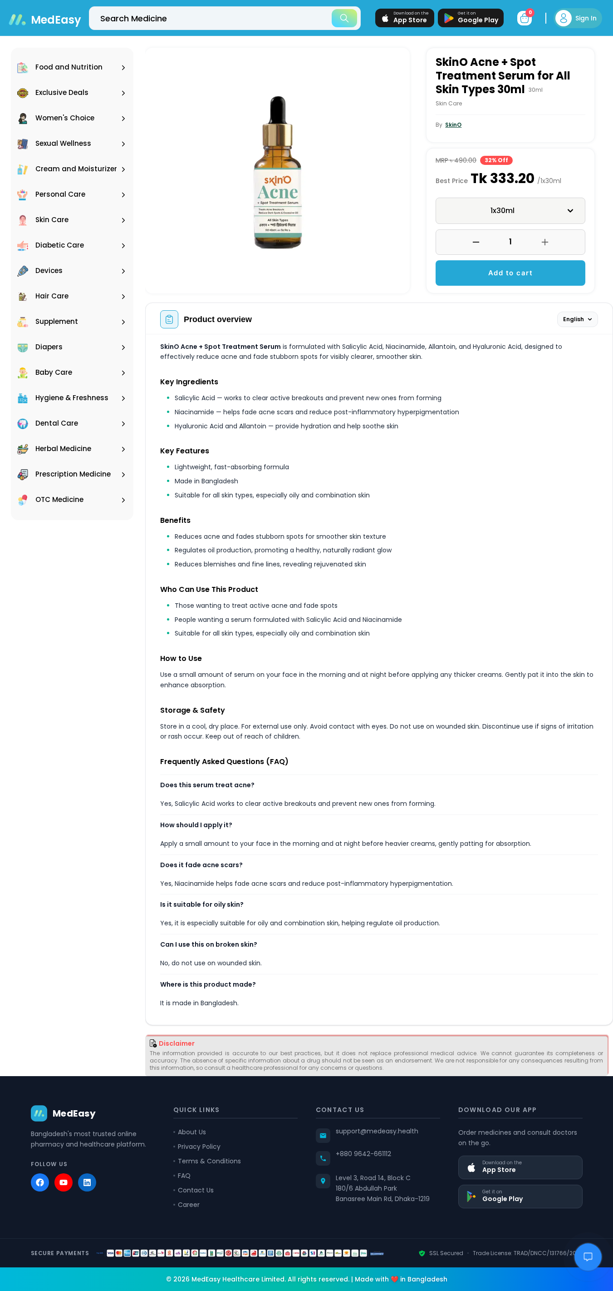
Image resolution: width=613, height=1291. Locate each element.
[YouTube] (63, 1182)
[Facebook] (40, 1182)
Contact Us (196, 1190)
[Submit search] (344, 18)
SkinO (453, 125)
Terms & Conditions (209, 1161)
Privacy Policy (199, 1146)
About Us (192, 1132)
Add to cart (510, 272)
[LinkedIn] (87, 1182)
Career (189, 1204)
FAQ (184, 1175)
